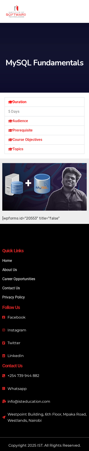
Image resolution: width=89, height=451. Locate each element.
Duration (19, 102)
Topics (18, 149)
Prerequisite (23, 130)
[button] (44, 102)
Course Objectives (27, 139)
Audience (20, 121)
